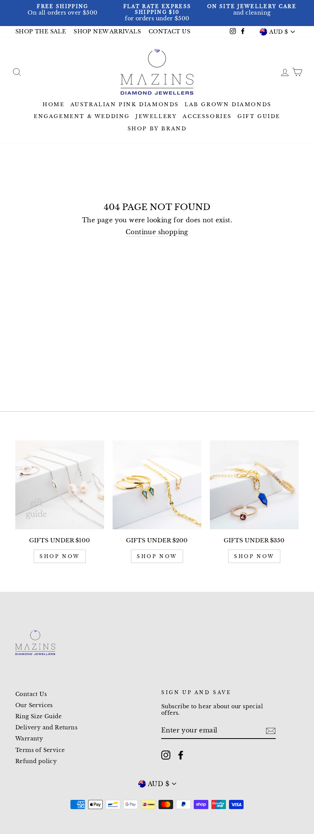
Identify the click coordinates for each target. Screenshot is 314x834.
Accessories (207, 116)
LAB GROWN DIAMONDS (228, 104)
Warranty (29, 738)
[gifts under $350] (254, 484)
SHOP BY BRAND (157, 128)
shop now (59, 556)
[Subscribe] (271, 730)
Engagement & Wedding (82, 116)
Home (53, 104)
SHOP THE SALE (40, 31)
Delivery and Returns (46, 727)
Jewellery (156, 116)
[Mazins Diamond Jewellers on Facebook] (180, 755)
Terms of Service (40, 750)
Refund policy (36, 761)
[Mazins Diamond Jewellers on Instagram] (165, 755)
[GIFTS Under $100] (59, 484)
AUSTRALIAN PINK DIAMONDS (124, 104)
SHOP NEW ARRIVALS (107, 31)
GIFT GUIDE (258, 116)
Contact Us (31, 694)
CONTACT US (169, 31)
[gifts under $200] (157, 484)
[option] (62, 10)
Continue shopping (157, 232)
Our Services (34, 705)
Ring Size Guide (38, 716)
